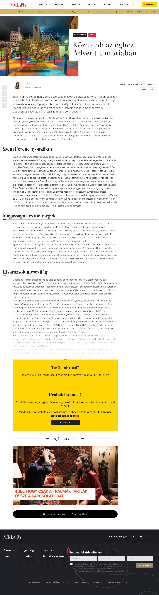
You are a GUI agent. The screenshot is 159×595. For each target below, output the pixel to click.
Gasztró (92, 5)
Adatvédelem (81, 582)
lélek (87, 12)
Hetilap (108, 5)
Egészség (59, 5)
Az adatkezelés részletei (114, 571)
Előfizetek (149, 5)
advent (122, 85)
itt (77, 415)
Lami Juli (28, 84)
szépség (41, 12)
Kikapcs (76, 5)
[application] (65, 475)
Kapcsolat (98, 582)
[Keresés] (115, 11)
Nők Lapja (18, 5)
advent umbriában (135, 85)
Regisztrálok (151, 12)
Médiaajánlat (114, 582)
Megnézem (65, 422)
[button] (133, 4)
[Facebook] (121, 11)
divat (56, 12)
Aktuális (43, 5)
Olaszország (150, 85)
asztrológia (71, 12)
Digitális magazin (128, 5)
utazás (152, 89)
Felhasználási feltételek (57, 582)
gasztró (101, 12)
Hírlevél (129, 12)
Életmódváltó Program (19, 12)
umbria (144, 89)
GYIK (128, 582)
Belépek (140, 12)
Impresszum (34, 582)
